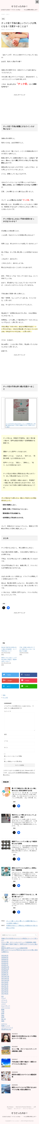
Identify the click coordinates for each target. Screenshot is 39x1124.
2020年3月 (4, 957)
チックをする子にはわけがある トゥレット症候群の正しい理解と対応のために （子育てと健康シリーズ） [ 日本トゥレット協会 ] (20, 425)
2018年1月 (4, 974)
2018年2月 (4, 972)
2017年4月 (4, 992)
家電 (2, 1013)
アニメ (3, 998)
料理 (2, 1017)
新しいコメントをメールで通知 (13, 756)
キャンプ (4, 1002)
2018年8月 (4, 971)
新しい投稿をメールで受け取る (13, 761)
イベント (4, 1000)
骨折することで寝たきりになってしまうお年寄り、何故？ (24, 816)
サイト (6, 747)
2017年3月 (4, 993)
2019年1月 (4, 965)
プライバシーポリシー (28, 1108)
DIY (2, 996)
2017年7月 (4, 986)
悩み (2, 1015)
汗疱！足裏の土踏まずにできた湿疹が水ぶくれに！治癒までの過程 (27, 649)
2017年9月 (4, 982)
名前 (5, 734)
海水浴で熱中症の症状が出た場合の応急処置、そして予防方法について (9, 649)
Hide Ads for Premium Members (23, 1107)
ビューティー (5, 1006)
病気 (4, 695)
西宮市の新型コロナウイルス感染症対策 (14, 948)
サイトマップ (17, 1108)
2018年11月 (5, 969)
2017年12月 (5, 976)
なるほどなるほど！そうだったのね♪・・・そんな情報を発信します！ (19, 1116)
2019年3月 (4, 963)
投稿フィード (5, 1026)
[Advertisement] (19, 107)
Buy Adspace (10, 1107)
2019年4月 (4, 961)
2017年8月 (4, 984)
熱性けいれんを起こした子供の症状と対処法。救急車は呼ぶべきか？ (9, 659)
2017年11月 (5, 978)
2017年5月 (4, 990)
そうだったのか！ (19, 6)
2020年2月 (4, 959)
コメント (7, 711)
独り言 (3, 1019)
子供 (2, 1011)
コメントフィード (7, 1027)
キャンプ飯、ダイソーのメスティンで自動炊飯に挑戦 (18, 942)
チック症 (5, 697)
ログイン (4, 1024)
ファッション (5, 1007)
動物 (2, 1009)
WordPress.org (6, 1029)
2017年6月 (4, 988)
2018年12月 (5, 967)
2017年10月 (5, 980)
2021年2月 (4, 955)
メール (6, 741)
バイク (3, 1004)
